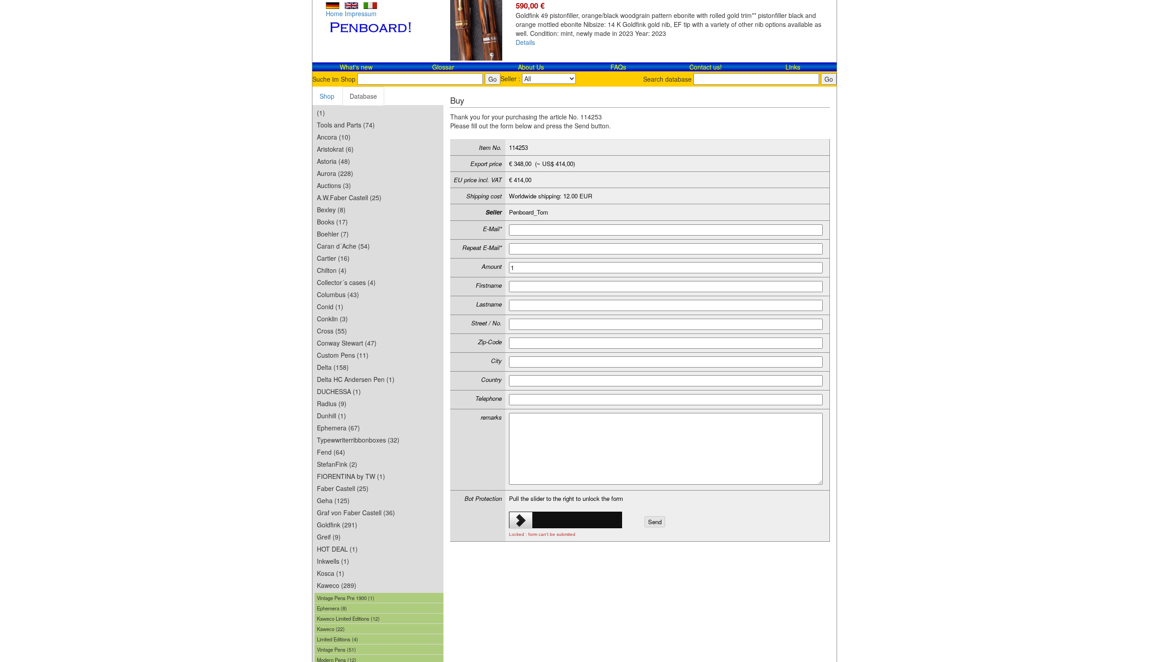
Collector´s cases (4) (346, 282)
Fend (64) (331, 451)
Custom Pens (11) (342, 355)
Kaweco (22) (331, 628)
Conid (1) (330, 306)
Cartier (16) (333, 258)
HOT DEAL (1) (337, 548)
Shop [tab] (327, 96)
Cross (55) (332, 330)
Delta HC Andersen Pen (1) (356, 379)
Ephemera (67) (338, 427)
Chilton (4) (331, 270)
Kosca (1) (330, 573)
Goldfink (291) (337, 524)
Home (334, 13)
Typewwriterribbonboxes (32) (358, 439)
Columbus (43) (338, 294)
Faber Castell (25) (342, 488)
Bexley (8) (331, 209)
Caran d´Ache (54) (343, 245)
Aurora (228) (335, 173)
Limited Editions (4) (337, 639)
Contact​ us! (705, 66)
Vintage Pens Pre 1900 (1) (345, 597)
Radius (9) (331, 403)
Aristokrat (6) (335, 149)
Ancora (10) (334, 136)
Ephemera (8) (332, 608)
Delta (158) (333, 367)
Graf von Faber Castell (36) (356, 512)
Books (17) (332, 221)
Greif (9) (329, 536)
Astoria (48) (333, 161)
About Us (531, 66)
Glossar (443, 66)
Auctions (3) (334, 185)
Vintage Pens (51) (336, 649)
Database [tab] (363, 96)
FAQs (618, 66)
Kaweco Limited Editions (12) (348, 618)
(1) (321, 112)
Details (525, 42)
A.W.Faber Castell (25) (349, 197)
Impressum (361, 13)
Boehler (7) (333, 233)
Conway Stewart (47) (347, 342)
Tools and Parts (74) (346, 124)
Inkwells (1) (333, 561)
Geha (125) (333, 500)
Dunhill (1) (331, 415)
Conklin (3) (332, 318)
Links (792, 66)
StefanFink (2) (337, 464)
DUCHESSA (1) (339, 391)
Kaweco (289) (336, 585)
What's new (356, 66)
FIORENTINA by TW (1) (351, 476)
